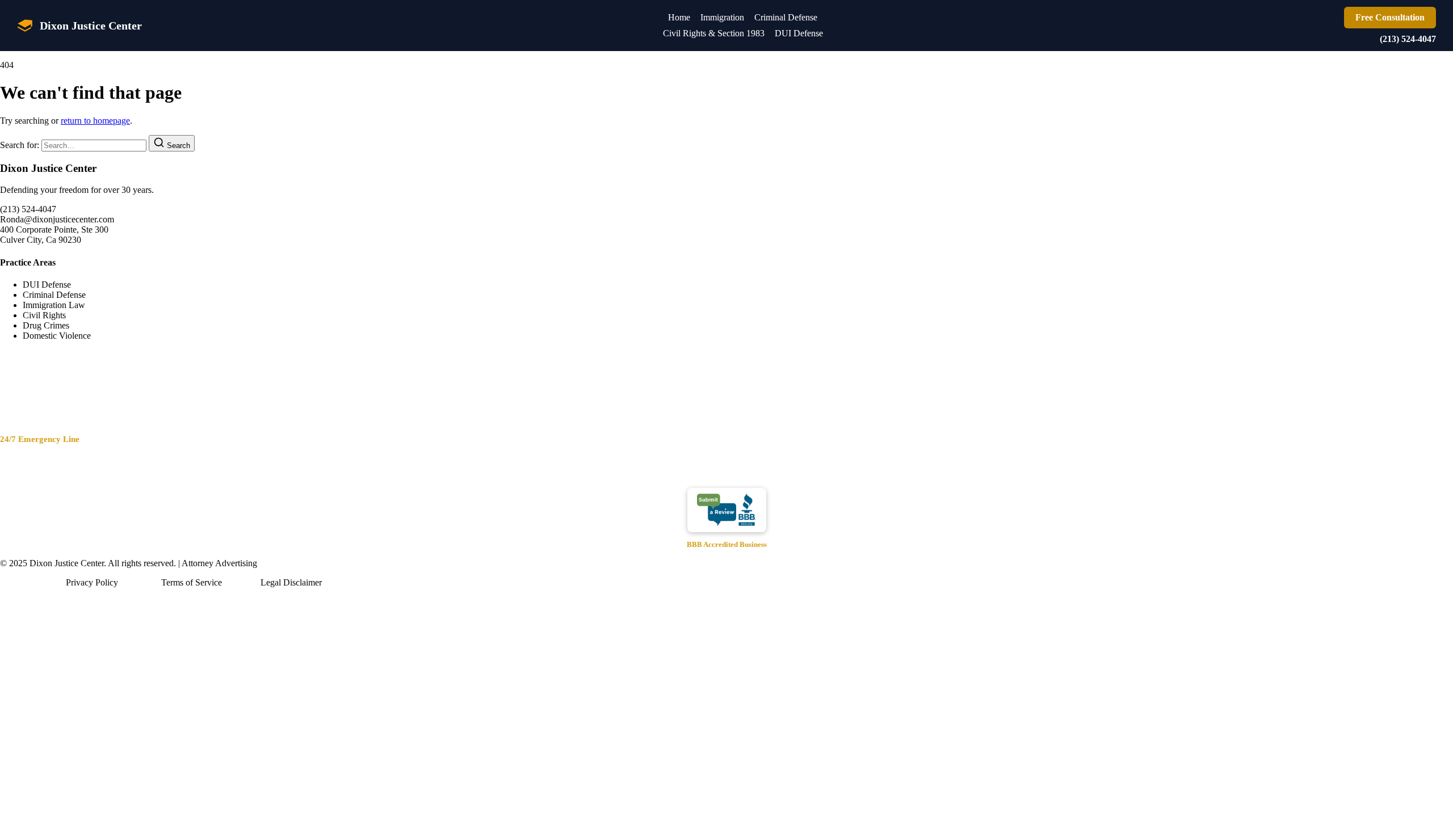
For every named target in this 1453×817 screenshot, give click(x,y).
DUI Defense (799, 33)
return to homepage (95, 120)
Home (679, 17)
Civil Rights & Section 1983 (714, 33)
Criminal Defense (785, 17)
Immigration (722, 17)
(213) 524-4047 (1408, 39)
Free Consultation (1390, 17)
